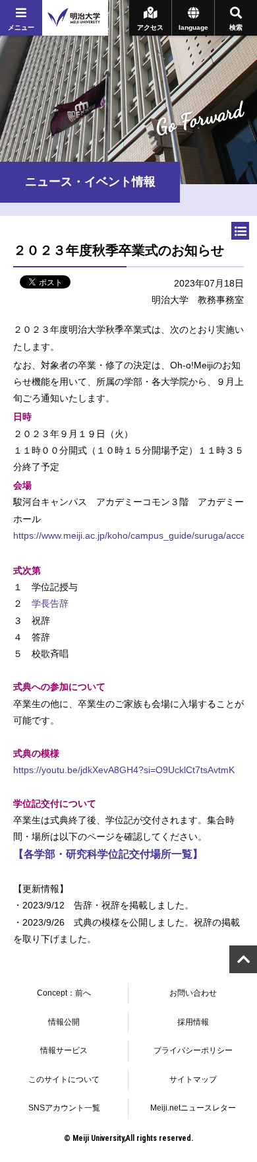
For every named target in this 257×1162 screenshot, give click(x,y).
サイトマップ (193, 1079)
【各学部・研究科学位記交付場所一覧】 (108, 854)
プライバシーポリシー (193, 1050)
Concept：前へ (64, 993)
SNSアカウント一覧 (64, 1107)
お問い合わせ (193, 993)
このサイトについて (64, 1079)
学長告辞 (50, 603)
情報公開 (64, 1022)
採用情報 (193, 1022)
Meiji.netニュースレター (193, 1107)
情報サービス (64, 1050)
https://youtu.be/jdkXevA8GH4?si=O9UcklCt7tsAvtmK (124, 770)
